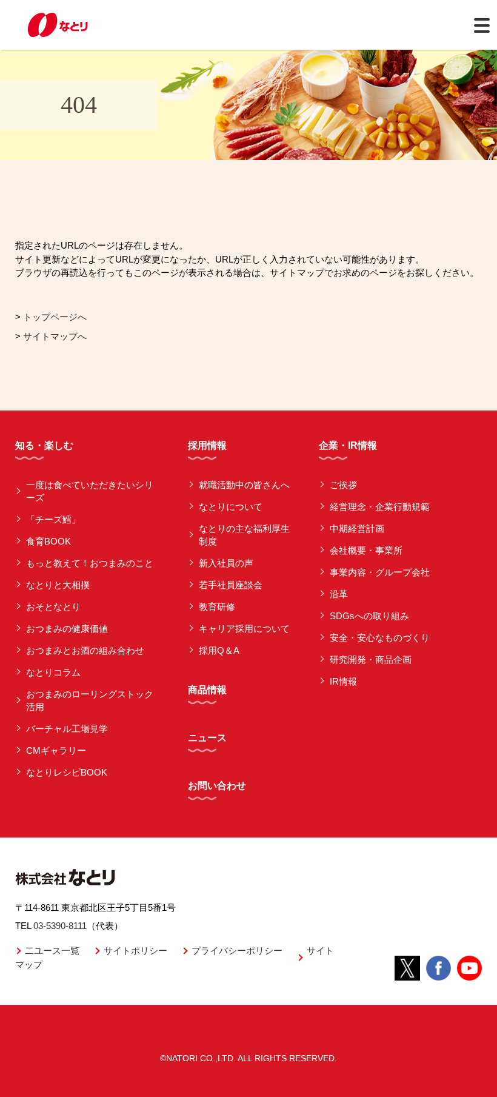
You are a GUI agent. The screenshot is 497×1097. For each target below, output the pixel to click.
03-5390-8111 (60, 926)
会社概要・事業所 (366, 550)
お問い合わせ (217, 785)
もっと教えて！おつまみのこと (89, 563)
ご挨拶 (343, 485)
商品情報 (207, 690)
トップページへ (55, 317)
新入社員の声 (226, 563)
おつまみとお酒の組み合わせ (85, 650)
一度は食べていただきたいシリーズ (89, 491)
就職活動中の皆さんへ (244, 485)
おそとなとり (53, 607)
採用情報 (207, 445)
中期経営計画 (357, 528)
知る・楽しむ (44, 445)
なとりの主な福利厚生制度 (244, 534)
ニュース (207, 738)
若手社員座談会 (230, 585)
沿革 (339, 594)
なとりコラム (53, 672)
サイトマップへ (55, 336)
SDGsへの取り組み (369, 616)
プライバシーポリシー (237, 950)
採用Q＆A (219, 650)
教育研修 (217, 607)
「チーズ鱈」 (53, 519)
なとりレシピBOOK (66, 772)
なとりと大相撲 (58, 585)
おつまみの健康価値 (67, 628)
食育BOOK (48, 541)
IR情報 (343, 681)
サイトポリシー (135, 950)
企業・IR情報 (348, 445)
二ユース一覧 (52, 950)
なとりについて (230, 507)
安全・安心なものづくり (380, 637)
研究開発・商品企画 (371, 659)
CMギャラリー (56, 750)
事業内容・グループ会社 (380, 572)
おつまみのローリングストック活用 (89, 700)
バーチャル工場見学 (67, 728)
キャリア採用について (244, 628)
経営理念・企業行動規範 (380, 507)
